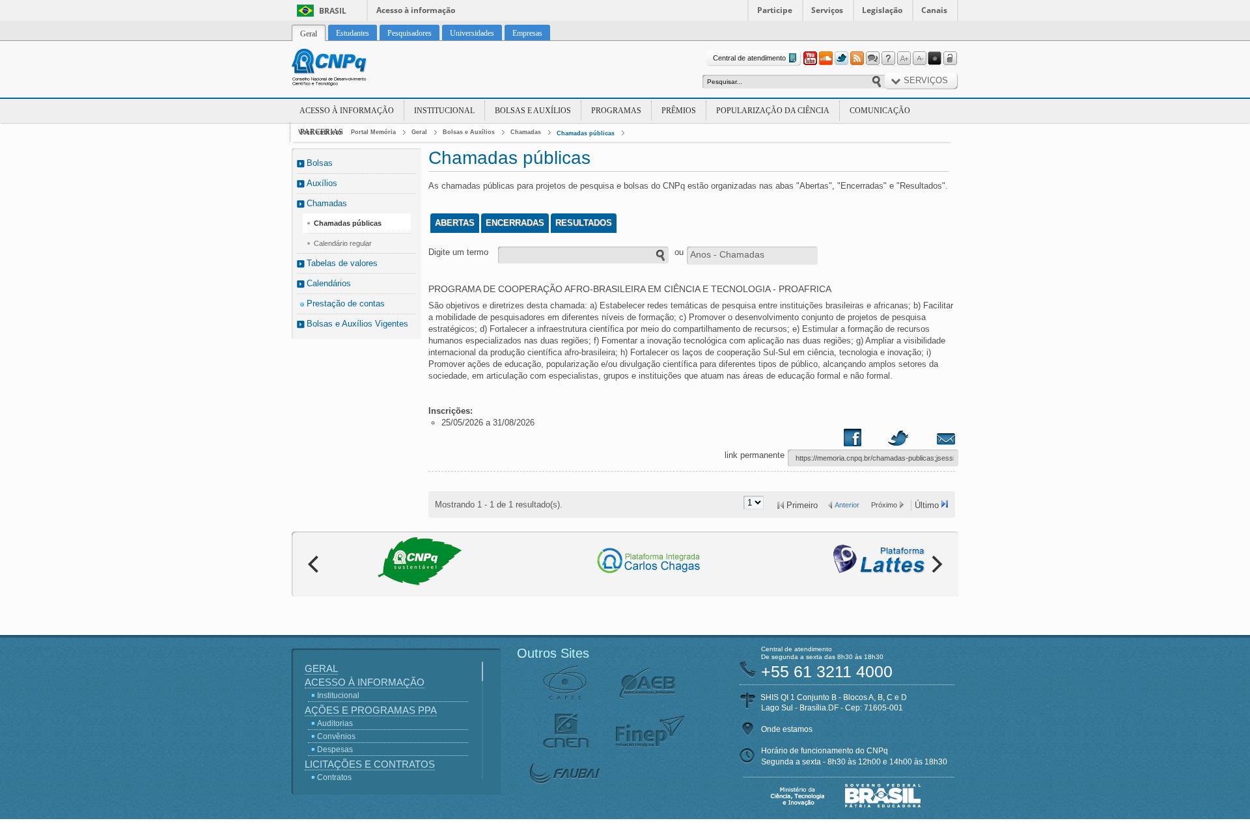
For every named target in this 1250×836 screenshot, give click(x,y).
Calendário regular (343, 243)
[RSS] (857, 58)
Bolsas (320, 163)
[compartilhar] (864, 440)
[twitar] (897, 440)
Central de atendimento (749, 58)
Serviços (827, 10)
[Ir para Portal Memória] (345, 69)
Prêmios (678, 110)
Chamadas (525, 132)
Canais (934, 10)
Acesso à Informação (346, 110)
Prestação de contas (346, 303)
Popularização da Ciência (772, 110)
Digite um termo (458, 252)
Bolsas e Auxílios (533, 110)
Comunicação (880, 110)
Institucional (444, 110)
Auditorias (335, 723)
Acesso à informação (415, 10)
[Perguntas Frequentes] (888, 58)
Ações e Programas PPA (371, 710)
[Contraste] (935, 58)
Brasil (332, 10)
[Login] (950, 58)
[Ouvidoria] (872, 58)
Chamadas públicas (586, 133)
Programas (616, 110)
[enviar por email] (931, 440)
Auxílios (322, 183)
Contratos (334, 777)
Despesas (335, 749)
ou (679, 252)
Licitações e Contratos (370, 764)
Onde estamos (786, 729)
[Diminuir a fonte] (919, 58)
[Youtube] (810, 58)
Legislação (882, 10)
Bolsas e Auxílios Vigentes (357, 324)
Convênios (336, 736)
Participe (774, 10)
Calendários (329, 283)
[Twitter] (841, 58)
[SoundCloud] (825, 58)
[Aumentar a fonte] (903, 58)
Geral (419, 132)
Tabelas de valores (342, 263)
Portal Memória (373, 132)
